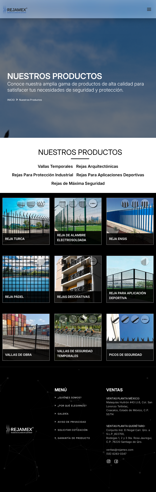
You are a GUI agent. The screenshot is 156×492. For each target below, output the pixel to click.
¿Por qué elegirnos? (72, 405)
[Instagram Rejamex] (108, 461)
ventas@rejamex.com (119, 449)
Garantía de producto (74, 438)
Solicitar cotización (73, 430)
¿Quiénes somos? (70, 397)
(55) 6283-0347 (116, 453)
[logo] (15, 9)
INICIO (11, 99)
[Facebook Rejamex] (116, 461)
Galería (63, 413)
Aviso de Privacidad (72, 421)
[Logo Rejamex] (25, 429)
